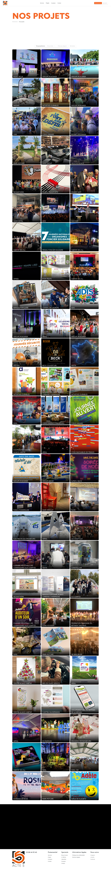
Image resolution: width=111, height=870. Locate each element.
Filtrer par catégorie (62, 46)
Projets (47, 3)
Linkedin (92, 857)
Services (42, 3)
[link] (15, 22)
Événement (15, 21)
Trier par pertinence (40, 46)
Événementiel (98, 3)
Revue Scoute (64, 855)
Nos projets (21, 21)
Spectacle (105, 3)
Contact (59, 3)
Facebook (92, 859)
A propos (53, 3)
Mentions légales (76, 857)
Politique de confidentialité (78, 855)
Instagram (92, 855)
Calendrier (63, 859)
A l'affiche (63, 857)
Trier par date (50, 46)
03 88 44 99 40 (31, 852)
